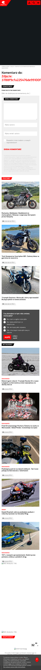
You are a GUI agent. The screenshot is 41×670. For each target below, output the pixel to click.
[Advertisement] (20, 600)
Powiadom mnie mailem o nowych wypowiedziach (18, 141)
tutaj (9, 664)
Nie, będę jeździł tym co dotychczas (15, 323)
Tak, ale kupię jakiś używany (16, 327)
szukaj (34, 3)
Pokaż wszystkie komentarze (11, 90)
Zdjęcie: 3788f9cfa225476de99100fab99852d (22, 66)
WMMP (4, 510)
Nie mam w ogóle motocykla (17, 319)
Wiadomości (6, 379)
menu (38, 2)
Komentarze (5, 68)
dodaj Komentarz (12, 149)
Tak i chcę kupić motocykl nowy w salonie (18, 331)
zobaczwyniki (15, 337)
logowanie (29, 3)
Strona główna (6, 66)
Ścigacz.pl (3, 3)
